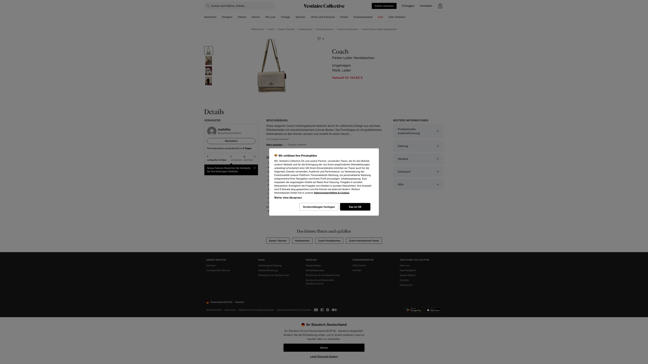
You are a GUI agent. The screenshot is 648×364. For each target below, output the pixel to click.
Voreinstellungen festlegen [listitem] (319, 207)
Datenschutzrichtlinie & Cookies (331, 193)
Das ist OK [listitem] (355, 207)
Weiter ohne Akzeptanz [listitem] (288, 197)
